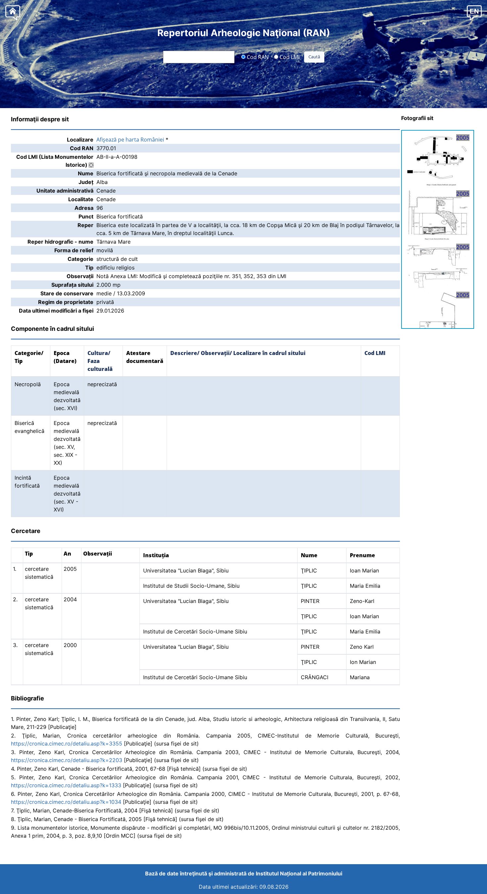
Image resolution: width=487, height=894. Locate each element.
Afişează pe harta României (130, 139)
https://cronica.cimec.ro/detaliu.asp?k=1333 (66, 785)
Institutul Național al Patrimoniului (299, 873)
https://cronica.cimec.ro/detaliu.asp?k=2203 (66, 760)
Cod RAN (257, 56)
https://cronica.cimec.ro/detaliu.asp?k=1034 (66, 802)
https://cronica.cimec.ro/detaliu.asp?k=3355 (66, 743)
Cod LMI (288, 56)
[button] (474, 12)
